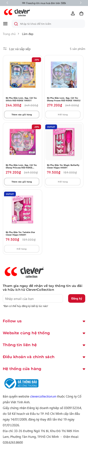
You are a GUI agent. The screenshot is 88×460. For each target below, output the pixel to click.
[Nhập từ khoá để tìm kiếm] (16, 24)
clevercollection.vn (43, 396)
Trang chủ (9, 34)
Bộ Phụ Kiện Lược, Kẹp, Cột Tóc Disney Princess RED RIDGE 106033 (21, 166)
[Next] (81, 3)
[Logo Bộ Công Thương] (21, 388)
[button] (7, 23)
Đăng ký (76, 298)
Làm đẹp (27, 34)
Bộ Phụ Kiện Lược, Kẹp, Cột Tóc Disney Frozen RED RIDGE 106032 (64, 99)
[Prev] (7, 3)
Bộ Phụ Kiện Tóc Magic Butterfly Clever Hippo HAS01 (63, 166)
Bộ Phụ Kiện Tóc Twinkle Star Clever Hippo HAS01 (20, 233)
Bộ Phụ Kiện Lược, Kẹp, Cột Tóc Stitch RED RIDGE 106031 (21, 99)
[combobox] (48, 23)
